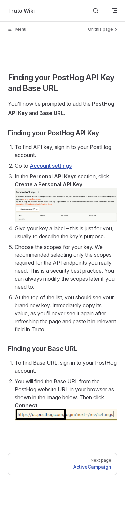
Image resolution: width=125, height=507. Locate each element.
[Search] (96, 11)
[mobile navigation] (114, 10)
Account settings (51, 165)
